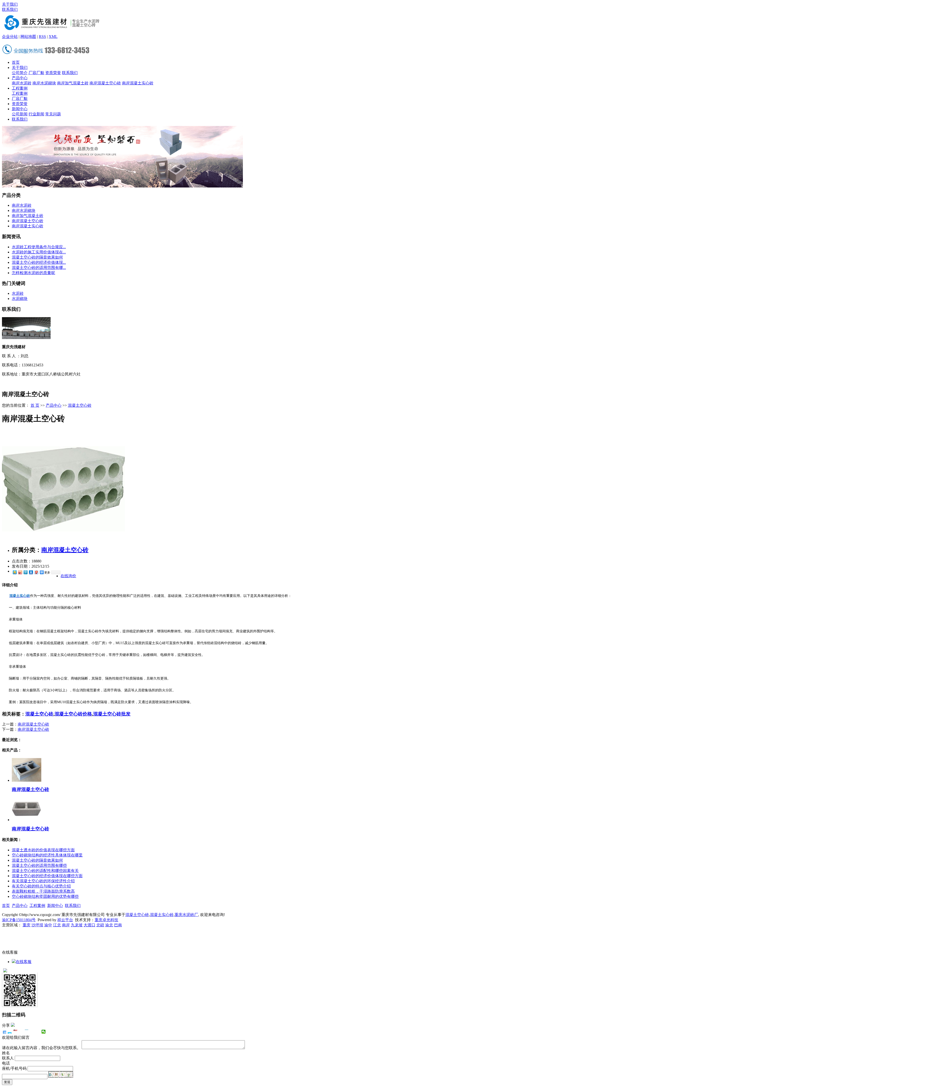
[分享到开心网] (27, 1032)
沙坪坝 (37, 925)
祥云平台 (65, 920)
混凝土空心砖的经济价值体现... (39, 262)
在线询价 (68, 576)
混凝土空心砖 (79, 405)
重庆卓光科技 (106, 920)
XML (53, 36)
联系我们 (10, 9)
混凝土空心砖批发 (112, 713)
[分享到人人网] (30, 572)
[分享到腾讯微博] (25, 572)
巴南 (118, 925)
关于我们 (10, 4)
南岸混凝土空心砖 (105, 83)
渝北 (109, 925)
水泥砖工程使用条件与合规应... (39, 247)
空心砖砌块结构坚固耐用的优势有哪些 (45, 896)
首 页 (34, 405)
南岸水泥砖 (21, 83)
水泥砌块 (20, 298)
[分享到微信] (44, 1032)
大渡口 (89, 925)
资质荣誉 (53, 73)
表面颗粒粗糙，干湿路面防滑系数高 (43, 891)
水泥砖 (18, 293)
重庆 (26, 925)
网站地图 (28, 36)
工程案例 (20, 88)
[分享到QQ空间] (14, 572)
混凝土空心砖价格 (73, 713)
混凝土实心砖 (162, 915)
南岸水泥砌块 (44, 83)
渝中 (48, 925)
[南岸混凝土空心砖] (63, 540)
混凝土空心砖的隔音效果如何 (37, 257)
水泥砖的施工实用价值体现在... (39, 252)
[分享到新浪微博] (20, 572)
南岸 (66, 925)
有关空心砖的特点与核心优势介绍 (41, 886)
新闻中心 (20, 109)
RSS (42, 36)
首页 (16, 62)
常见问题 (53, 114)
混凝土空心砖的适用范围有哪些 (39, 865)
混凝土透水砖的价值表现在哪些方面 (43, 850)
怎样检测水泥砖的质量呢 (33, 273)
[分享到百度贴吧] (32, 1032)
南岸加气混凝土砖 (72, 83)
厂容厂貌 (36, 73)
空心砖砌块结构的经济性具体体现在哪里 (47, 855)
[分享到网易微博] (36, 572)
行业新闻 (36, 114)
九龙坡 (77, 925)
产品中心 (20, 78)
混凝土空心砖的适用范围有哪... (39, 267)
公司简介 (20, 73)
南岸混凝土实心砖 (137, 83)
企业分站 (10, 36)
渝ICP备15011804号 (19, 920)
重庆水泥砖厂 (186, 915)
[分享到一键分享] (10, 1032)
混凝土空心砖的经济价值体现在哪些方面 (47, 876)
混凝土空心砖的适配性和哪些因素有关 (45, 871)
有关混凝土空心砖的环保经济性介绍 (43, 881)
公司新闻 (20, 114)
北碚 (100, 925)
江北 (57, 925)
